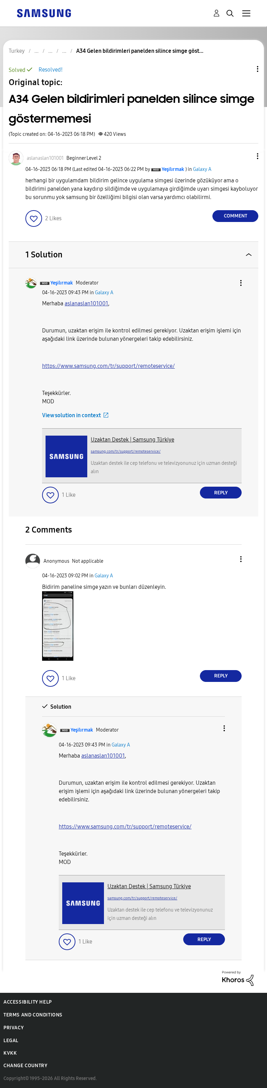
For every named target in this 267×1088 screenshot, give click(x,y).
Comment (235, 216)
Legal (10, 1041)
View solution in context (71, 415)
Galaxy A (202, 169)
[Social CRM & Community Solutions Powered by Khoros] (237, 978)
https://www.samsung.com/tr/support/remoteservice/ (108, 366)
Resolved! (51, 69)
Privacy (13, 1028)
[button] (246, 156)
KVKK (10, 1053)
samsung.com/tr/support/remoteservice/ (126, 451)
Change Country (25, 1066)
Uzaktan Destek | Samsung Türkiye (132, 439)
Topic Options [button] (245, 69)
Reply (221, 493)
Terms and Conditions (33, 1015)
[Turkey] (44, 12)
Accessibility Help (27, 1002)
